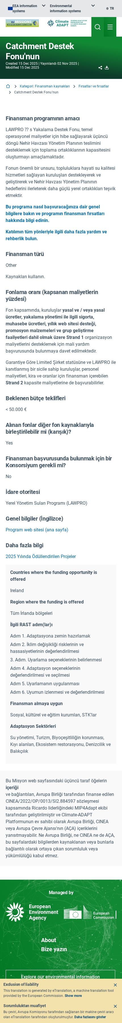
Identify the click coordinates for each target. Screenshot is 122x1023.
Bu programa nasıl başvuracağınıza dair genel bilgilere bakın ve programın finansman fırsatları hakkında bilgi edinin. (55, 213)
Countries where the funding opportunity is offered (53, 576)
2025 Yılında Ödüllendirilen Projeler (41, 556)
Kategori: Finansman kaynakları (45, 86)
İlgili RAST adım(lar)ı (31, 624)
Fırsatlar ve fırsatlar (94, 86)
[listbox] (27, 8)
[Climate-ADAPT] (67, 23)
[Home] (8, 87)
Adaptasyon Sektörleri (33, 726)
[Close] (115, 985)
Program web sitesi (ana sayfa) (37, 530)
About (48, 940)
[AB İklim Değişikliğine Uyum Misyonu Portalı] (22, 23)
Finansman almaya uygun (36, 703)
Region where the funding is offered (47, 602)
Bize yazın (54, 949)
